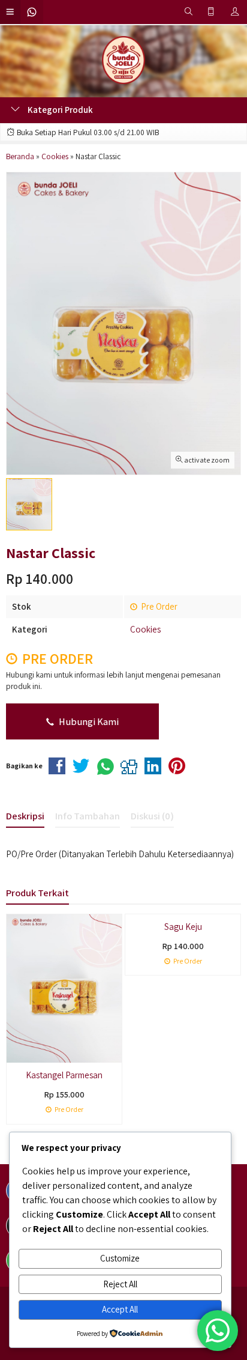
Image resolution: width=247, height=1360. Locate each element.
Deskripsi (25, 815)
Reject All (120, 1284)
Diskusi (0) (152, 815)
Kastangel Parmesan (64, 1075)
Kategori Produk (59, 109)
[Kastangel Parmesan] (64, 987)
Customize (120, 1258)
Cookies (145, 629)
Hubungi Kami (88, 721)
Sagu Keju (183, 926)
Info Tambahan (87, 815)
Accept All (120, 1309)
